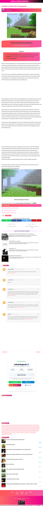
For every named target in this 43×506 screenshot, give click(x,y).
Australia (19, 425)
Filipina (38, 427)
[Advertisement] (21, 88)
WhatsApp (16, 382)
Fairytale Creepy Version (28, 427)
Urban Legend (4, 434)
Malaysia (6, 430)
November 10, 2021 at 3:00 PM (18, 269)
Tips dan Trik (27, 432)
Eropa (22, 427)
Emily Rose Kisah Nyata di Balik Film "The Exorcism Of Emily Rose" (19, 454)
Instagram (16, 385)
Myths (23, 430)
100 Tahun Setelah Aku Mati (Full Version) (14, 459)
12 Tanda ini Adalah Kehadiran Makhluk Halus (15, 439)
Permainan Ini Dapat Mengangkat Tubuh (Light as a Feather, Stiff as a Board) (21, 483)
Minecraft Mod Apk (11, 272)
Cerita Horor (24, 425)
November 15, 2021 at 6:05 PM (18, 289)
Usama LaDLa (11, 269)
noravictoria (10, 279)
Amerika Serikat (8, 425)
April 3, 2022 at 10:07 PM (14, 314)
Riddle (7, 432)
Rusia (10, 432)
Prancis (3, 432)
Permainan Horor (35, 430)
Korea (3, 430)
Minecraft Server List (29, 319)
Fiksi (35, 427)
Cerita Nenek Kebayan (10, 444)
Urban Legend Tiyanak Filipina (12, 474)
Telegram (29, 382)
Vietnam (9, 434)
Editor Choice (17, 427)
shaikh (9, 314)
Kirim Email (29, 385)
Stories (17, 432)
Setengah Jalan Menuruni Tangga (10, 210)
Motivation (19, 430)
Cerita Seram (36, 425)
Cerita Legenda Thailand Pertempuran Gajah (15, 469)
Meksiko (11, 430)
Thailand (21, 432)
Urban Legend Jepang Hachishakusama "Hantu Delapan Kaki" (18, 449)
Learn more (35, 505)
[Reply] (38, 269)
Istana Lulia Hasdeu (10, 464)
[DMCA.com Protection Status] (33, 203)
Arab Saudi (14, 425)
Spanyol (13, 432)
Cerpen (3, 427)
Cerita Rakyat (30, 425)
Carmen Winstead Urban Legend (12, 479)
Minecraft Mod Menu (20, 307)
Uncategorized (33, 432)
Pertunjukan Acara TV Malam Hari (10, 212)
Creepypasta (8, 215)
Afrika (3, 425)
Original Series (28, 430)
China (7, 427)
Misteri (15, 430)
